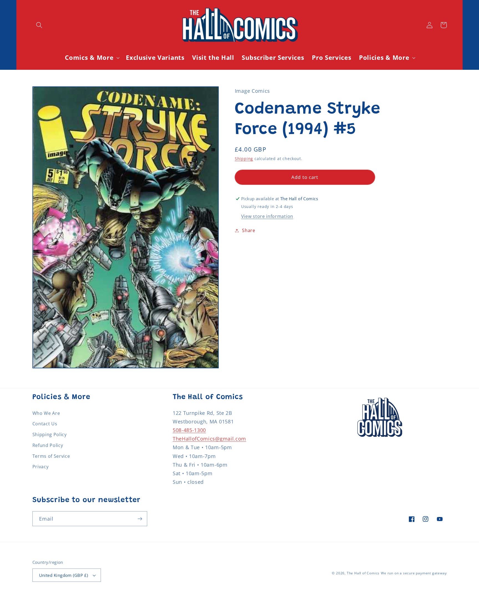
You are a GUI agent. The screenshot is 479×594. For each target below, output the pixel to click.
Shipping (244, 158)
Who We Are (46, 413)
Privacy (40, 467)
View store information (267, 216)
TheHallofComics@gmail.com (209, 438)
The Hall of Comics (363, 573)
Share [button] (248, 230)
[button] (39, 25)
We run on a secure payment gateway (414, 573)
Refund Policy (47, 445)
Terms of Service (51, 456)
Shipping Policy (49, 434)
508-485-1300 (189, 429)
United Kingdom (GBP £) (63, 575)
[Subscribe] (140, 518)
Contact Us (44, 424)
